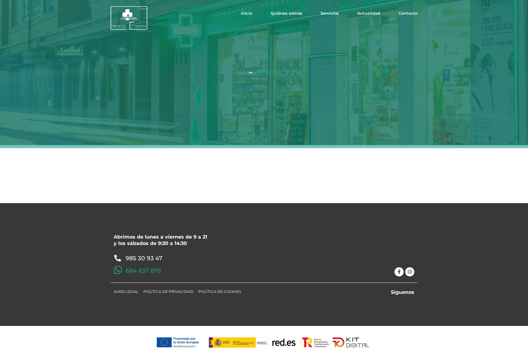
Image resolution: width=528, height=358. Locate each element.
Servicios (330, 13)
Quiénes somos (286, 13)
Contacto (407, 13)
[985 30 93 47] (117, 258)
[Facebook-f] (399, 271)
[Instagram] (409, 271)
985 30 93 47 (144, 258)
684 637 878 (143, 270)
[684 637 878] (118, 270)
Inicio (246, 13)
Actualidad (368, 13)
